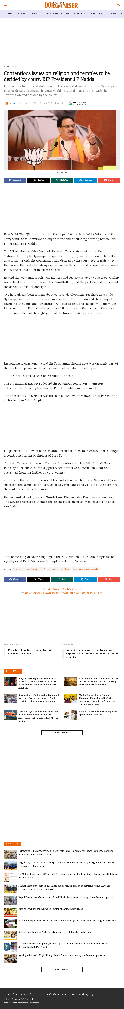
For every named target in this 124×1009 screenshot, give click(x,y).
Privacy (7, 994)
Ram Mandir (32, 569)
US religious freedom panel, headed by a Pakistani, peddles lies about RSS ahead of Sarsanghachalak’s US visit (63, 945)
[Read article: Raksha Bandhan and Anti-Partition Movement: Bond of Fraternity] (10, 935)
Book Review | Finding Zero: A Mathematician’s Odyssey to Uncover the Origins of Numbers (68, 921)
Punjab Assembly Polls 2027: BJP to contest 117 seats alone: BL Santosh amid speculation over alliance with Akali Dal (37, 683)
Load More (62, 732)
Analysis (96, 14)
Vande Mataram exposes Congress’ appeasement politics (98, 713)
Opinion (111, 14)
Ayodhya (65, 569)
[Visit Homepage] (61, 5)
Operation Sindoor (57, 14)
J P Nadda (53, 569)
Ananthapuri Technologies (28, 1003)
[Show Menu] (5, 5)
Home (9, 14)
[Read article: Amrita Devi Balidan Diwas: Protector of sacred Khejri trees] (10, 912)
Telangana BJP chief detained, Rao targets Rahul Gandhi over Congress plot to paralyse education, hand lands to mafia (65, 853)
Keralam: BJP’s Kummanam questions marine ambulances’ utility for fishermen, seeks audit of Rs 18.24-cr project (38, 716)
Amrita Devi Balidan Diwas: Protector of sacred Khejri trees (50, 909)
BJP (43, 569)
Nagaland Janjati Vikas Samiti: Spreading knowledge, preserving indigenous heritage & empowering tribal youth (66, 864)
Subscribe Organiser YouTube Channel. (62, 589)
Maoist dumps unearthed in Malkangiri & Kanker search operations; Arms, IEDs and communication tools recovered (64, 887)
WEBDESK (14, 103)
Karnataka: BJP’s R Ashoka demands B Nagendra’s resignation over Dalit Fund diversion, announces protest (38, 698)
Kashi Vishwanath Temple (85, 569)
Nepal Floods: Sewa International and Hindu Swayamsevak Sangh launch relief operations (67, 897)
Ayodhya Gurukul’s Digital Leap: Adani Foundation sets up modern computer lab (62, 955)
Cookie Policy (33, 994)
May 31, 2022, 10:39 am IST (38, 103)
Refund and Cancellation (55, 994)
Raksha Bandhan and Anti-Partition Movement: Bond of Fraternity (54, 932)
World (36, 14)
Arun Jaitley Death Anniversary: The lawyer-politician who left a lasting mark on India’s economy (98, 682)
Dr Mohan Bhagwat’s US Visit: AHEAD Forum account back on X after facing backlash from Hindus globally (68, 876)
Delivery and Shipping (82, 994)
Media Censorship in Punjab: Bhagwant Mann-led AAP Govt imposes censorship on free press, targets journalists (97, 700)
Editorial (80, 14)
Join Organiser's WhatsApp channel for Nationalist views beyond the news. (62, 593)
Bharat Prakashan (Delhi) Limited (19, 999)
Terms (19, 994)
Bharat (22, 14)
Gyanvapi (17, 569)
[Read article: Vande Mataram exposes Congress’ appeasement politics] (70, 715)
